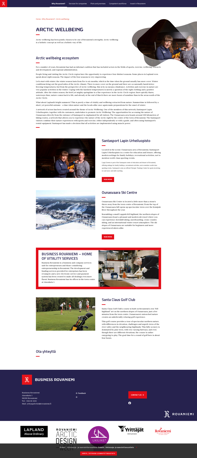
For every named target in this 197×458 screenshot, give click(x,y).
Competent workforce (117, 3)
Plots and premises (97, 3)
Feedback (80, 393)
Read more (108, 179)
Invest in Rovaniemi (137, 3)
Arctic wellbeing (62, 19)
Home (38, 19)
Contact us (137, 395)
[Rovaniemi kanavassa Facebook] (129, 403)
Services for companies (78, 3)
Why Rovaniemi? (58, 3)
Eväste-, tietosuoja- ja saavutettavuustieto (116, 447)
